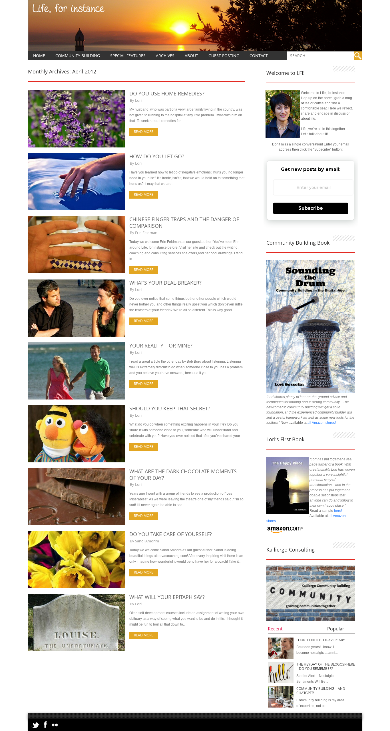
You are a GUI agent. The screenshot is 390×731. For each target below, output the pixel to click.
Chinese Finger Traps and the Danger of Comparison (184, 222)
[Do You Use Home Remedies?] (76, 146)
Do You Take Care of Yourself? (170, 534)
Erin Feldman (146, 232)
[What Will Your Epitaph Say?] (76, 650)
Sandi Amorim (147, 541)
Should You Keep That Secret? (169, 408)
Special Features (128, 55)
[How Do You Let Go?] (76, 209)
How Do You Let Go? (156, 156)
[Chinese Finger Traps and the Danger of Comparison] (76, 272)
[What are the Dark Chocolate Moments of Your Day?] (76, 524)
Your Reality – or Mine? (160, 345)
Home (39, 55)
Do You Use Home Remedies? (166, 93)
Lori (138, 100)
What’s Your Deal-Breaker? (165, 282)
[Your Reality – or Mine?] (76, 398)
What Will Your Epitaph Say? (167, 597)
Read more (143, 131)
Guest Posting (223, 55)
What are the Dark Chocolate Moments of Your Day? (183, 474)
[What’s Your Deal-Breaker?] (76, 335)
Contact (259, 55)
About (191, 55)
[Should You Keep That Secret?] (76, 461)
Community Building (77, 55)
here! (338, 510)
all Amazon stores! (321, 422)
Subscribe (310, 208)
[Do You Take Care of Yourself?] (76, 587)
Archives (165, 55)
